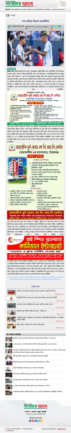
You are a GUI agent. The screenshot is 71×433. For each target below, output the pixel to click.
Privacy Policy (28, 429)
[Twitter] (54, 26)
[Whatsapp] (57, 26)
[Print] (51, 29)
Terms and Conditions (14, 429)
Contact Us (10, 431)
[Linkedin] (59, 26)
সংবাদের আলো (41, 414)
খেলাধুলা (13, 15)
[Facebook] (51, 26)
